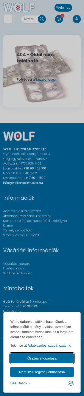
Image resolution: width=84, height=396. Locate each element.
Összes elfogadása (42, 358)
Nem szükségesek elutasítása (42, 371)
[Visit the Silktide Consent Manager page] (71, 383)
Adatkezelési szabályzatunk (49, 345)
